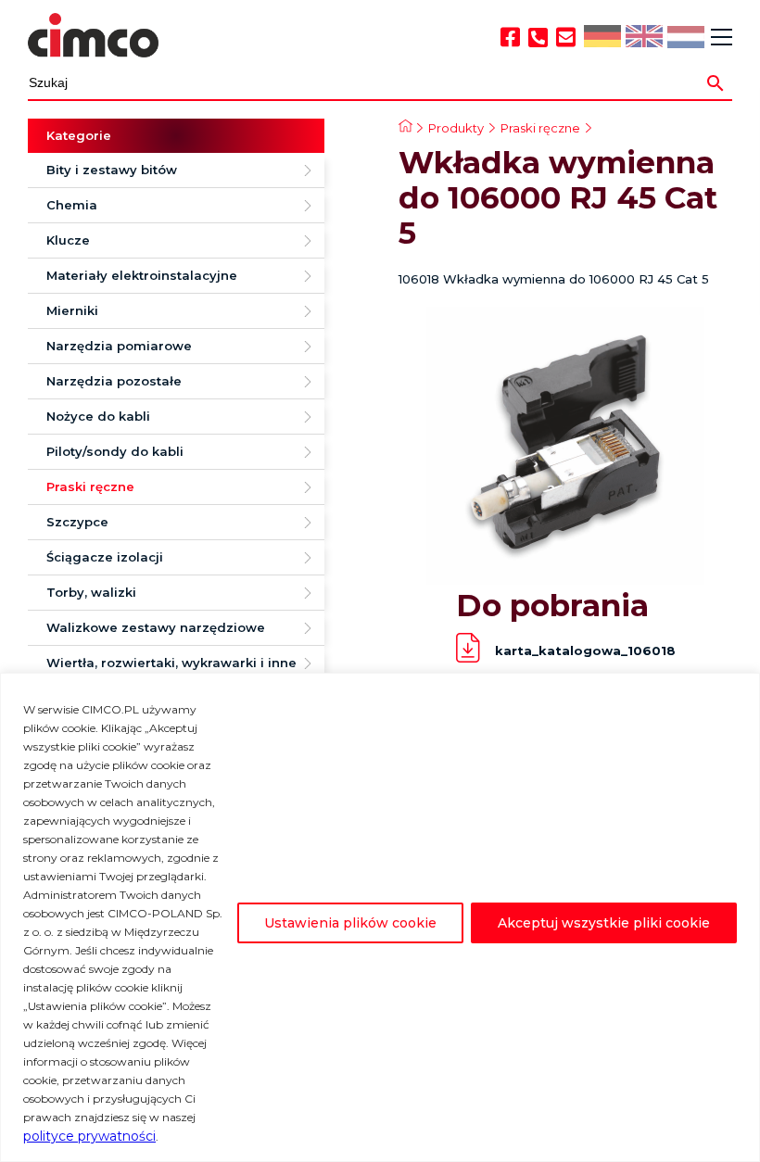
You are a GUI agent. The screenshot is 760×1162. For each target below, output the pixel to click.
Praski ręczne (90, 486)
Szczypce (77, 521)
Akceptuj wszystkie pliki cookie (604, 923)
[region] (380, 917)
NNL (683, 38)
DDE (601, 37)
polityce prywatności (89, 1136)
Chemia (71, 204)
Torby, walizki (91, 592)
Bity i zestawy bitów (111, 169)
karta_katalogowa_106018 (585, 650)
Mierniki (72, 310)
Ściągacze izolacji (104, 556)
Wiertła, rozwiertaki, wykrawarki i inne (171, 662)
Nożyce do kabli (98, 416)
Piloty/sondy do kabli (115, 451)
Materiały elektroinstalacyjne (141, 275)
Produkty (456, 127)
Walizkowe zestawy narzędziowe (155, 627)
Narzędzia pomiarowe (119, 345)
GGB (643, 37)
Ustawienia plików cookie (350, 923)
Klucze (68, 240)
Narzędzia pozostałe (114, 380)
